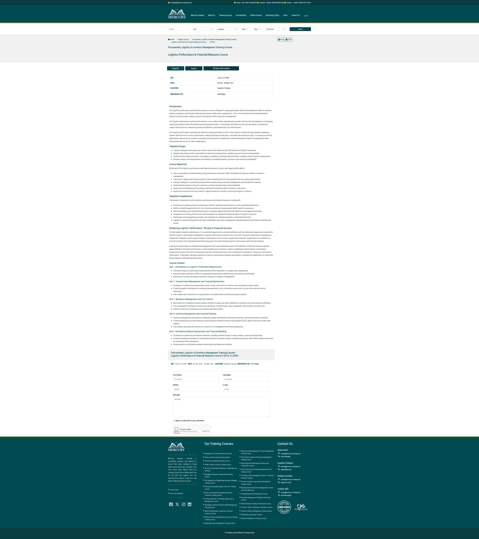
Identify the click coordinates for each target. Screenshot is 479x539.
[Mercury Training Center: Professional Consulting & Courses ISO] (284, 507)
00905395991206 (286, 469)
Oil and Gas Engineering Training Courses (217, 461)
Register (175, 68)
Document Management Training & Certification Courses (256, 498)
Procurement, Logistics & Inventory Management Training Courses (256, 458)
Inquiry (194, 68)
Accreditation (241, 15)
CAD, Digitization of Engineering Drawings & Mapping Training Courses (221, 481)
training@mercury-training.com (181, 2)
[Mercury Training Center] (176, 446)
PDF (290, 39)
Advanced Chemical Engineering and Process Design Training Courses (221, 518)
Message (176, 394)
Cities (285, 15)
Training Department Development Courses (254, 494)
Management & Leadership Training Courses (218, 453)
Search (300, 29)
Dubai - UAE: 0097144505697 (246, 2)
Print (282, 39)
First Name (177, 375)
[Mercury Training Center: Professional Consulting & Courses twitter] (177, 504)
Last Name (227, 375)
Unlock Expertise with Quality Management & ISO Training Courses (256, 470)
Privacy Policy (174, 490)
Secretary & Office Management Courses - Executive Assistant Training (257, 476)
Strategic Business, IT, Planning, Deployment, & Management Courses (219, 500)
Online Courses (256, 15)
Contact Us (295, 15)
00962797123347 (286, 482)
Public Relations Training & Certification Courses (256, 503)
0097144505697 (286, 456)
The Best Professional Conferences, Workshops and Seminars (221, 469)
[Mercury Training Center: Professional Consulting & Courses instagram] (183, 504)
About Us (211, 15)
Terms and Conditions (176, 493)
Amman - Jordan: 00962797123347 (299, 2)
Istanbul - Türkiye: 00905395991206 (271, 2)
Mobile (175, 384)
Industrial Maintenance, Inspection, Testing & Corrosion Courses (219, 512)
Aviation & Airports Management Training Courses (256, 511)
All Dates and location (221, 68)
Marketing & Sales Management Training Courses (220, 523)
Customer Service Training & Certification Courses (256, 507)
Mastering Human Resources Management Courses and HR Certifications (257, 488)
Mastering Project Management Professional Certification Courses (255, 464)
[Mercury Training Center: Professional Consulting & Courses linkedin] (189, 504)
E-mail (225, 384)
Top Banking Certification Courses (251, 514)
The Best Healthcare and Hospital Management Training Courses (255, 482)
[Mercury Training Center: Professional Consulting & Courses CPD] (301, 507)
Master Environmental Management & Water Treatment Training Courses (218, 493)
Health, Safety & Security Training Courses (218, 464)
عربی (306, 15)
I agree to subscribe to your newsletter (189, 420)
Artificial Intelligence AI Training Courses (253, 518)
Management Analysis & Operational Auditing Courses (219, 475)
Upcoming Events (272, 15)
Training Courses (225, 15)
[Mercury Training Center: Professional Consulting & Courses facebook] (171, 504)
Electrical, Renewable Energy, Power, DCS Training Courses (220, 487)
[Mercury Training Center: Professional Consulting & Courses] (177, 13)
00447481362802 (286, 495)
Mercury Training (197, 15)
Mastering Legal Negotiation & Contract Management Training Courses (257, 452)
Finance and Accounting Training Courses (217, 457)
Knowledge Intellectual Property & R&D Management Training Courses (221, 506)
